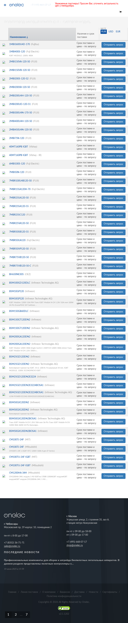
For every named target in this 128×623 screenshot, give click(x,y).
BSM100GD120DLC (19, 283)
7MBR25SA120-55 (19, 206)
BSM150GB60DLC (18, 311)
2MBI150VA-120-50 (19, 62)
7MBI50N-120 (16, 172)
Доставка (79, 592)
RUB (103, 32)
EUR (118, 32)
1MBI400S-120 (17, 52)
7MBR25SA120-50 (19, 198)
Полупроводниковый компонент (31, 22)
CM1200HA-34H (18, 473)
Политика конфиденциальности (64, 596)
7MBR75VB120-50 (19, 257)
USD (110, 32)
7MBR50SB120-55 (19, 232)
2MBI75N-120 (16, 138)
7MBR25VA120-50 (19, 223)
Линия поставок (29, 592)
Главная (12, 592)
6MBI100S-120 (17, 164)
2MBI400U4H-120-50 (20, 121)
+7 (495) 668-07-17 (40, 5)
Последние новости (22, 552)
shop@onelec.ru (74, 545)
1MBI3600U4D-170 (19, 44)
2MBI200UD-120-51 (20, 104)
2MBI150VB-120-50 (19, 70)
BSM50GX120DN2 (19, 402)
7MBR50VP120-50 (19, 249)
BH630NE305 (16, 274)
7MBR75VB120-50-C (20, 266)
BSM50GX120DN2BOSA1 (22, 419)
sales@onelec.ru (12, 546)
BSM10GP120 (16, 291)
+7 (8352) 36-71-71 (14, 543)
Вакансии (65, 592)
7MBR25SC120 (17, 215)
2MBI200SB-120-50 (19, 87)
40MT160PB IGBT (18, 147)
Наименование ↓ (19, 37)
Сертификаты (109, 592)
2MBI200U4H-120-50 (20, 96)
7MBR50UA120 (17, 240)
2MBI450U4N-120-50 (20, 130)
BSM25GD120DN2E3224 (22, 377)
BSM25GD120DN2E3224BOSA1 (26, 385)
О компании (49, 592)
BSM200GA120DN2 (19, 337)
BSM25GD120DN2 (19, 357)
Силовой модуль (77, 22)
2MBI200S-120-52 (18, 79)
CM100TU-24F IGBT (19, 457)
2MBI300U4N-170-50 (20, 113)
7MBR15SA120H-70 (19, 189)
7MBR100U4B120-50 (20, 181)
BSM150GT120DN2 (19, 320)
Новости (93, 592)
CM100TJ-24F (16, 440)
